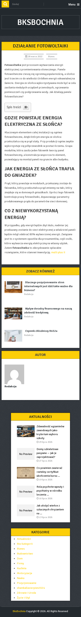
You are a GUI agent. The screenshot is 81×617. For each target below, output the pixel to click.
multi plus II (58, 252)
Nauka (20, 578)
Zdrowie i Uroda (26, 592)
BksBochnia (40, 22)
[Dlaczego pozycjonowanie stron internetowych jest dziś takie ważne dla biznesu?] (14, 287)
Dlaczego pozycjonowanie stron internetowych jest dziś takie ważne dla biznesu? (48, 286)
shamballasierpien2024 (31, 588)
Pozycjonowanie (26, 583)
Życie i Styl (23, 597)
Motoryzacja (24, 573)
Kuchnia (21, 568)
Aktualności (24, 539)
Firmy (20, 563)
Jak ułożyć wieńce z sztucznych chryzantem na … (50, 509)
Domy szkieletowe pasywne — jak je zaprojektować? (47, 453)
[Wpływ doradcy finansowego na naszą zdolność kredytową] (14, 313)
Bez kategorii (25, 543)
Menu (71, 4)
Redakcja (28, 294)
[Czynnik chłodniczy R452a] (14, 336)
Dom (20, 558)
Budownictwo (25, 553)
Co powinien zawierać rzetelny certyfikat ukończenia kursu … (49, 471)
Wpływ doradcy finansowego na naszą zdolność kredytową (48, 310)
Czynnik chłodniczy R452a (41, 331)
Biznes (51, 56)
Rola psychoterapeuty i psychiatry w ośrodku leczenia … (50, 490)
